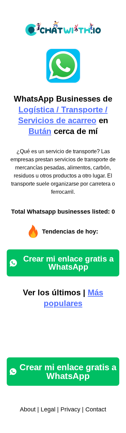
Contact (95, 409)
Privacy (70, 409)
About (28, 409)
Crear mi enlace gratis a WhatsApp (68, 262)
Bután (40, 131)
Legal (48, 409)
